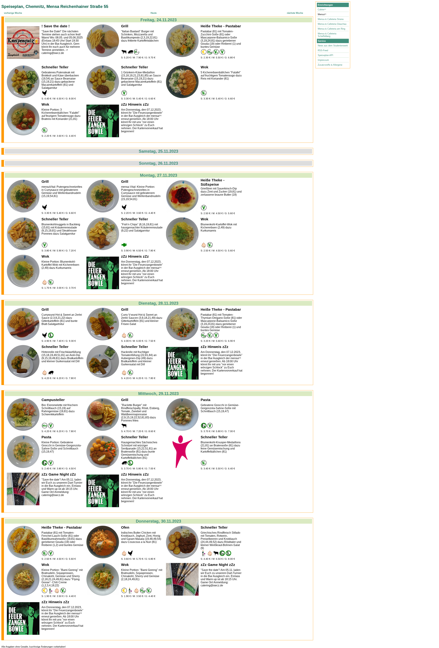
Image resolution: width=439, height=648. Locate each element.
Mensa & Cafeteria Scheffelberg (327, 34)
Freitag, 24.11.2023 (158, 20)
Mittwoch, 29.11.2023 (158, 393)
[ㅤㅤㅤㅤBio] (44, 425)
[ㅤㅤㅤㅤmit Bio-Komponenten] (210, 52)
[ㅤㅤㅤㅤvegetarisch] (222, 52)
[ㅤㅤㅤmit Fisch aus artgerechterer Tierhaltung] (124, 245)
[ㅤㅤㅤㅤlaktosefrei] (51, 335)
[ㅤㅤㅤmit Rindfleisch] (124, 52)
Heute (154, 13)
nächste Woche (295, 13)
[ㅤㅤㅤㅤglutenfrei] (204, 425)
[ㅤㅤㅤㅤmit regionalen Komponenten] (136, 52)
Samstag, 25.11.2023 (158, 151)
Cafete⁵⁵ (322, 9)
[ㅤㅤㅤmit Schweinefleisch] (130, 52)
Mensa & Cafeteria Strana (330, 19)
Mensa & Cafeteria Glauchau (332, 24)
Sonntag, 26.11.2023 (158, 163)
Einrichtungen (325, 5)
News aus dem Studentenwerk (333, 45)
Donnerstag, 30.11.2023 (158, 521)
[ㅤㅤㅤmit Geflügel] (44, 93)
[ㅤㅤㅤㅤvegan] (216, 52)
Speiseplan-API (325, 55)
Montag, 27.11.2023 (158, 175)
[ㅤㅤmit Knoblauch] (204, 245)
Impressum (323, 60)
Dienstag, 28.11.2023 (158, 303)
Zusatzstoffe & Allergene (330, 65)
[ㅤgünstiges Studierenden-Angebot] (204, 52)
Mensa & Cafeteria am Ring (331, 28)
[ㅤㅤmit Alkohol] (204, 553)
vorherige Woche (13, 13)
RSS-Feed (323, 50)
